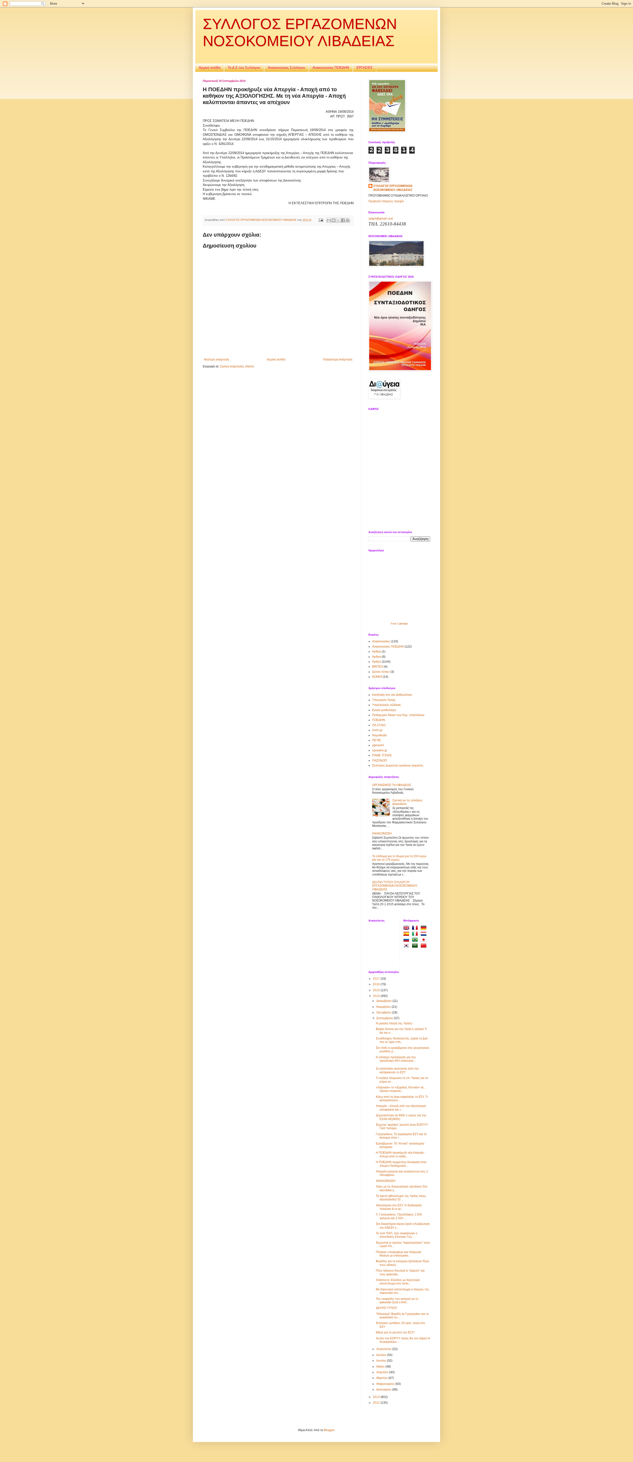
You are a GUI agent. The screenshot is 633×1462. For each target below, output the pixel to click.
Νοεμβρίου (384, 1007)
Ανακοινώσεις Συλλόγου (286, 67)
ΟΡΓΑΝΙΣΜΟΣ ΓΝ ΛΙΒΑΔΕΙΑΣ (391, 785)
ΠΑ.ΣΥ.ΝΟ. (379, 725)
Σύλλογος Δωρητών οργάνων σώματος (397, 765)
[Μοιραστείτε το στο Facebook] (342, 220)
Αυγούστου (384, 1349)
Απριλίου (382, 1372)
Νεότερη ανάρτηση (216, 359)
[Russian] (407, 940)
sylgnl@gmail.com (380, 218)
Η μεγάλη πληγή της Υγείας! (394, 1023)
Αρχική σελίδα (209, 67)
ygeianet (378, 745)
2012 (377, 1402)
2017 (377, 978)
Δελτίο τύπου (381, 672)
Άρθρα (376, 656)
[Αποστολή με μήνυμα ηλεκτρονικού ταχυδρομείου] (328, 220)
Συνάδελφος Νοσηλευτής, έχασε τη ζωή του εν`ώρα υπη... (402, 1040)
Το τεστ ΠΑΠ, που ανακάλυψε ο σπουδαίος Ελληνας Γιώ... (396, 1235)
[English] (407, 928)
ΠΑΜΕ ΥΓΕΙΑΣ (382, 755)
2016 (377, 984)
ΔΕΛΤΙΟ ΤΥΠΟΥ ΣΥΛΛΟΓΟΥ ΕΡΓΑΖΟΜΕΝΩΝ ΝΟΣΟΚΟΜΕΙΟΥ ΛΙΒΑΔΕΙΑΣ (394, 885)
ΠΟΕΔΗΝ (378, 720)
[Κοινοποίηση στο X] (338, 220)
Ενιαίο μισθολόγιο (384, 710)
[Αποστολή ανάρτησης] (320, 219)
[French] (416, 928)
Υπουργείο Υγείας (384, 700)
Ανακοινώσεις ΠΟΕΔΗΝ (331, 67)
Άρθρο (376, 661)
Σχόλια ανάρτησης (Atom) (237, 366)
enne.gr (377, 730)
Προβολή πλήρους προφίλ (386, 201)
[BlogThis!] (333, 220)
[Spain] (407, 934)
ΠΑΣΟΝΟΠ (379, 760)
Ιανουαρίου (384, 1389)
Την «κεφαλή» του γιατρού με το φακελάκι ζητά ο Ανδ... (397, 1300)
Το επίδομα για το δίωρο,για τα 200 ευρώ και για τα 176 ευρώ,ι (399, 858)
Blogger (329, 1430)
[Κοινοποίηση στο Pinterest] (347, 220)
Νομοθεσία (379, 735)
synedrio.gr (379, 750)
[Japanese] (425, 940)
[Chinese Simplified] (425, 946)
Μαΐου (380, 1366)
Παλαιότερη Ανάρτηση (337, 359)
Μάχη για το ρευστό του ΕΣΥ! (395, 1332)
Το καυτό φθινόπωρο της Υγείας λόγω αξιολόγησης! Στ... (401, 1197)
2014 (377, 996)
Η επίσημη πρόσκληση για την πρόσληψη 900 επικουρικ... (396, 1059)
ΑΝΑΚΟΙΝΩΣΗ (382, 833)
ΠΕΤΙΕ (376, 740)
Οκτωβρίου (384, 1012)
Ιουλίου (381, 1355)
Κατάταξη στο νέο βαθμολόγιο (392, 695)
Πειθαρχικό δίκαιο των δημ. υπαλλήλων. (398, 715)
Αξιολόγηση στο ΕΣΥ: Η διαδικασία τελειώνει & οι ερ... (399, 1207)
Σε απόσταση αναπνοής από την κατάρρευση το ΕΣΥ (397, 1070)
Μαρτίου (382, 1378)
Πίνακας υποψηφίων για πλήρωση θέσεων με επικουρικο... (398, 1253)
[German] (425, 928)
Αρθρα (376, 651)
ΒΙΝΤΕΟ (377, 666)
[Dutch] (425, 934)
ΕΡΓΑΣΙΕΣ (365, 67)
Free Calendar (399, 623)
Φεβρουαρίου (385, 1384)
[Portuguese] (416, 940)
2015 (377, 990)
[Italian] (416, 934)
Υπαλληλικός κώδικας (386, 705)
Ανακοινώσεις (381, 641)
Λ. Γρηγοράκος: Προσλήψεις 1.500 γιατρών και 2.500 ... (399, 1216)
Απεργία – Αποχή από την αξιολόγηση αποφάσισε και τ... (401, 1107)
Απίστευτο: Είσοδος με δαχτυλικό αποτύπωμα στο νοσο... (398, 1281)
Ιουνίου (381, 1360)
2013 (377, 1397)
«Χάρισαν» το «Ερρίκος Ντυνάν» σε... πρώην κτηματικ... (401, 1089)
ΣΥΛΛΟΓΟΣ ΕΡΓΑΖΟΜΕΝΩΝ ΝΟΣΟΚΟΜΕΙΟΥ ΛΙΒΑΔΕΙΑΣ (392, 188)
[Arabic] (416, 946)
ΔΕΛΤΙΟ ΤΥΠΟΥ (386, 1308)
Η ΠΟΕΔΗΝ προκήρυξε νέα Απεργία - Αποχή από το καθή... (400, 1154)
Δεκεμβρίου (384, 1001)
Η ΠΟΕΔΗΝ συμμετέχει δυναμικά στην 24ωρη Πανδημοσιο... (401, 1163)
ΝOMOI (377, 676)
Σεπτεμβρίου (385, 1018)
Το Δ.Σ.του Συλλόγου (244, 67)
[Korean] (407, 946)
